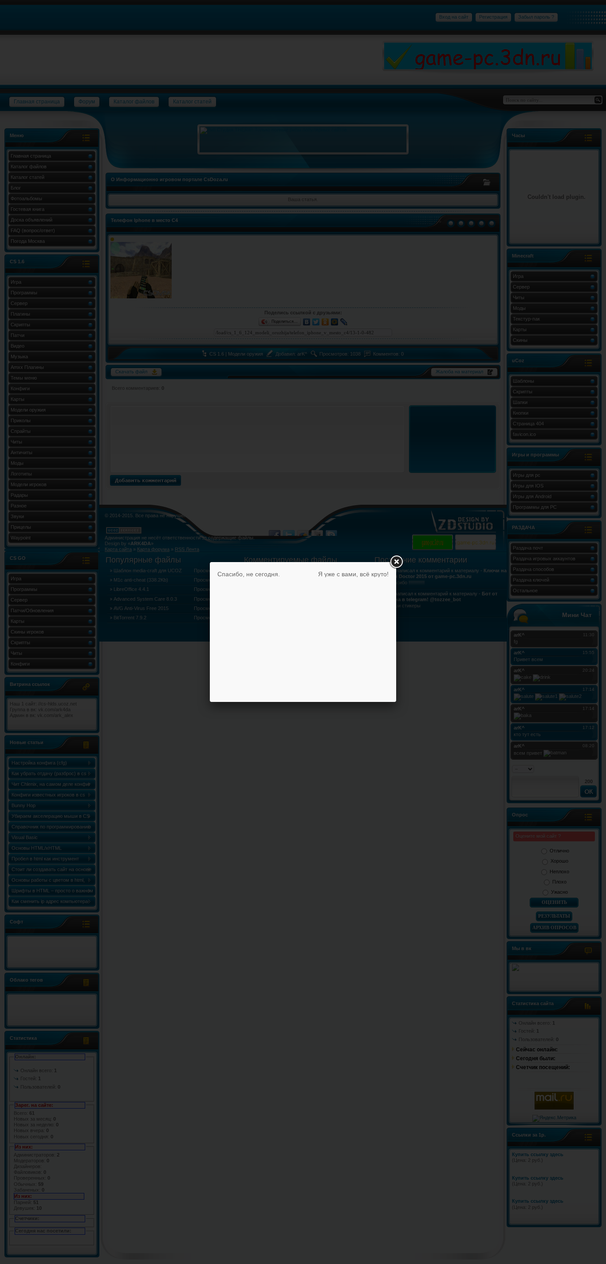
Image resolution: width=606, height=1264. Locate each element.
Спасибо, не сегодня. (248, 574)
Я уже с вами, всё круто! (353, 574)
